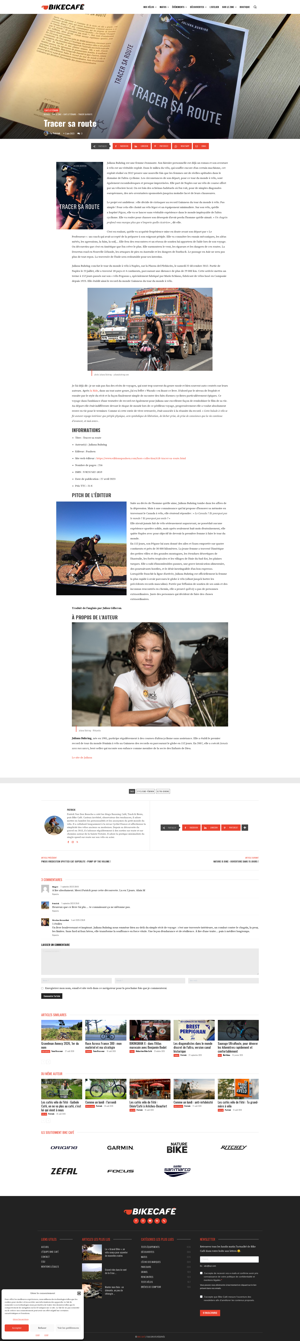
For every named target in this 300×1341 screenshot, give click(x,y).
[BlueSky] (164, 1221)
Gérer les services (20, 1319)
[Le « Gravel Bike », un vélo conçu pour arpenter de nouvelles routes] (92, 1252)
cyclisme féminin (145, 791)
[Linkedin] (157, 1221)
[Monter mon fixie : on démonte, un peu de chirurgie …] (92, 1290)
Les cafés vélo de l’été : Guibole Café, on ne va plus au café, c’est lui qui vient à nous (61, 1106)
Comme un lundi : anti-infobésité (194, 1102)
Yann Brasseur (57, 1051)
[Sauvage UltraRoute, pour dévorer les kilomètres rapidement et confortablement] (238, 1030)
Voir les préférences (68, 1327)
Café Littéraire (51, 110)
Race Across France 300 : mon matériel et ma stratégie (103, 1045)
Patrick (56, 133)
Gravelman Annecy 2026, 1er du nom (60, 1045)
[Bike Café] (63, 7)
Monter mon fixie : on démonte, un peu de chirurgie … (114, 1290)
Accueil (47, 114)
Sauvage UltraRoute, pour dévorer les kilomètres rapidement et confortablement (238, 1047)
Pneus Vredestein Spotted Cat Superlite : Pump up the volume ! (76, 861)
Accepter (16, 1327)
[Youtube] (150, 1221)
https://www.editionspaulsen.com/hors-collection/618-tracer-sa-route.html (141, 458)
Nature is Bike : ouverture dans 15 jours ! (236, 861)
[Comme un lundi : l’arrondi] (105, 1089)
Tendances (176, 1055)
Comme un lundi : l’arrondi (100, 1102)
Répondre (55, 894)
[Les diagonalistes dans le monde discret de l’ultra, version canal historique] (194, 1030)
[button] (79, 1293)
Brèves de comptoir (90, 1106)
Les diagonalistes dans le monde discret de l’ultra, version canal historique (193, 1047)
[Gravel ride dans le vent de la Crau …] (92, 1271)
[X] (77, 842)
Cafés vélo (44, 1114)
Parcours (132, 1051)
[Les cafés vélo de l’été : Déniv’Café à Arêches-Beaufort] (150, 1089)
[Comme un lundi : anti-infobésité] (194, 1089)
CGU (38, 1335)
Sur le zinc (56, 114)
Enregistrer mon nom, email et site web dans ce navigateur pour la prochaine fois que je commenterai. (106, 988)
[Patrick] (47, 133)
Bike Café (141, 1336)
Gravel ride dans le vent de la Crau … (116, 1271)
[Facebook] (68, 842)
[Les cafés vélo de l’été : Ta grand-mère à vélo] (238, 1089)
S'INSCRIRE (210, 1313)
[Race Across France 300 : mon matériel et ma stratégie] (105, 1030)
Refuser (42, 1327)
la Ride (94, 390)
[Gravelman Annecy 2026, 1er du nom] (61, 1030)
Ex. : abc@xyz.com (208, 1266)
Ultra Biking (163, 791)
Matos (219, 1055)
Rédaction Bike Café (144, 1051)
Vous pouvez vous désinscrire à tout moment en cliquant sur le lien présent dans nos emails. (228, 1286)
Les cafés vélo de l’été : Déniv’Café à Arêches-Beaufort (148, 1104)
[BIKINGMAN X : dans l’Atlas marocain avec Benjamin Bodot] (150, 1030)
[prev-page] (43, 1062)
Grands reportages (46, 1051)
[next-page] (48, 1062)
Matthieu (226, 1055)
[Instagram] (73, 842)
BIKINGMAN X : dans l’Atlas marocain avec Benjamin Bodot (148, 1045)
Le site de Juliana (82, 757)
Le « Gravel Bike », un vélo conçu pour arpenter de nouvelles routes (116, 1252)
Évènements (88, 1051)
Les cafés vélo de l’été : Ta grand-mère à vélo (238, 1104)
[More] (245, 827)
